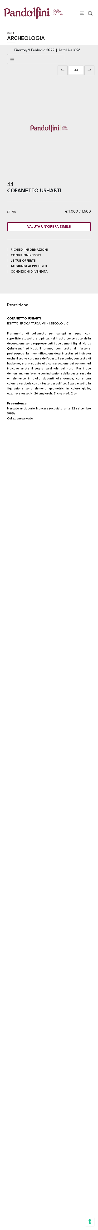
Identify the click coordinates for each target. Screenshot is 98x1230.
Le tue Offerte (23, 260)
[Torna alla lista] (35, 59)
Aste (11, 33)
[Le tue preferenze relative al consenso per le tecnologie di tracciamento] (89, 1221)
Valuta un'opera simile (49, 227)
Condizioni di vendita (29, 271)
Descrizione (17, 305)
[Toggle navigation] (82, 13)
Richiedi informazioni (29, 249)
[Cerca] (90, 13)
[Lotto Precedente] (63, 70)
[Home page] (34, 13)
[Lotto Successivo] (89, 70)
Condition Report (26, 255)
